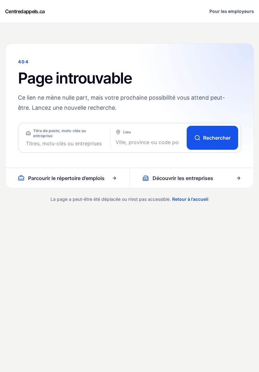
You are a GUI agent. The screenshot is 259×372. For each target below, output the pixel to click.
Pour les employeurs (231, 11)
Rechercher (217, 138)
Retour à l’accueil (190, 199)
